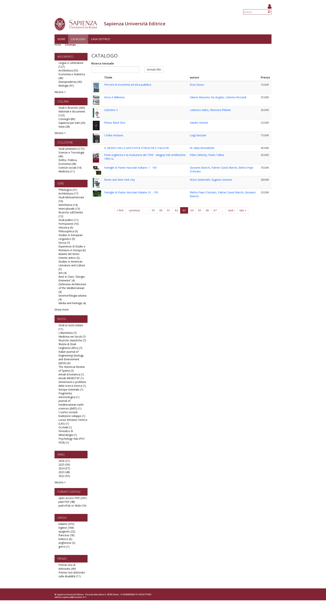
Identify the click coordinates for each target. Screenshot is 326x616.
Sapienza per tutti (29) (71, 123)
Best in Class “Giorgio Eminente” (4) (71, 278)
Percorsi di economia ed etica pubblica (127, 84)
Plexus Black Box (114, 122)
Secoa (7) (64, 242)
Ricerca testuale (102, 63)
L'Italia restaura (113, 135)
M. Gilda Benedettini (202, 148)
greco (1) (63, 546)
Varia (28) (64, 126)
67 (215, 210)
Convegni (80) (66, 119)
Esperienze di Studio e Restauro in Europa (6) (72, 248)
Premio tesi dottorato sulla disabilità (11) (71, 574)
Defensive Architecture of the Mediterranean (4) (72, 288)
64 (191, 210)
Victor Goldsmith (200, 179)
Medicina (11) (66, 171)
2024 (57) (64, 468)
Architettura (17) (68, 193)
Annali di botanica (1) (71, 374)
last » (243, 210)
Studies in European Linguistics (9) (70, 237)
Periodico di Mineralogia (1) (67, 433)
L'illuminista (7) (67, 333)
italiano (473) (66, 524)
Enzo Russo (197, 84)
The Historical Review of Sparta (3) (71, 368)
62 (176, 210)
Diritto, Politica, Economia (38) (67, 162)
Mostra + (60, 92)
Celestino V (111, 110)
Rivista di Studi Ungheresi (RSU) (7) (70, 346)
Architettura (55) (68, 70)
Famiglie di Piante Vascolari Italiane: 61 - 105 (131, 192)
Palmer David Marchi (224, 167)
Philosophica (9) (68, 231)
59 (153, 210)
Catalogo (78, 39)
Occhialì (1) (65, 427)
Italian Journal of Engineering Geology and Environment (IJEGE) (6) (71, 357)
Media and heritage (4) (72, 303)
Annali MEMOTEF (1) (71, 378)
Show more (62, 309)
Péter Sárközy (198, 155)
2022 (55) (64, 476)
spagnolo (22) (66, 531)
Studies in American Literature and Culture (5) (71, 265)
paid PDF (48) (66, 502)
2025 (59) (64, 464)
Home (61, 39)
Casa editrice (100, 39)
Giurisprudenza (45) (70, 82)
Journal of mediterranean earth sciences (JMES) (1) (71, 404)
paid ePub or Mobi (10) (72, 505)
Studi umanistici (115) (71, 148)
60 (160, 210)
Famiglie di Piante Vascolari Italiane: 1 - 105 (130, 167)
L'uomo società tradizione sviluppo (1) (71, 414)
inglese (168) (66, 527)
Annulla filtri (154, 69)
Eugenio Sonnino (221, 179)
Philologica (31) (67, 189)
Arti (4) (62, 273)
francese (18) (66, 535)
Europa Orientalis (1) (70, 389)
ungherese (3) (66, 543)
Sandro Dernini (199, 122)
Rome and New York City (119, 179)
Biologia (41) (66, 85)
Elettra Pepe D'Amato (203, 192)
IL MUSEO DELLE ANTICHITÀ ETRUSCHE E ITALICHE (136, 148)
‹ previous (134, 210)
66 (207, 210)
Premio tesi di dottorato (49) (67, 566)
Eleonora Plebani (220, 110)
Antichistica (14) (68, 205)
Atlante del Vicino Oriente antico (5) (69, 256)
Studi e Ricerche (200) (71, 107)
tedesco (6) (65, 539)
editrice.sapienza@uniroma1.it (70, 597)
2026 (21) (64, 461)
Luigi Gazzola (198, 135)
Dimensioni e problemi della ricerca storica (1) (72, 383)
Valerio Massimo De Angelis (207, 97)
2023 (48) (64, 472)
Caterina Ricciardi (235, 97)
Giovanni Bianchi (200, 167)
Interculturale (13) (69, 208)
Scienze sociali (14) (70, 167)
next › (231, 210)
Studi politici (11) (68, 220)
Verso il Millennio (114, 97)
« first (120, 210)
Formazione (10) (68, 223)
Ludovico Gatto (199, 110)
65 (199, 210)
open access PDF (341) (72, 498)
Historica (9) (65, 227)
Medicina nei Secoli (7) (72, 336)
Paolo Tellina (216, 155)
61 (168, 210)
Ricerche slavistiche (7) (72, 340)
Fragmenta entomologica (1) (68, 395)
